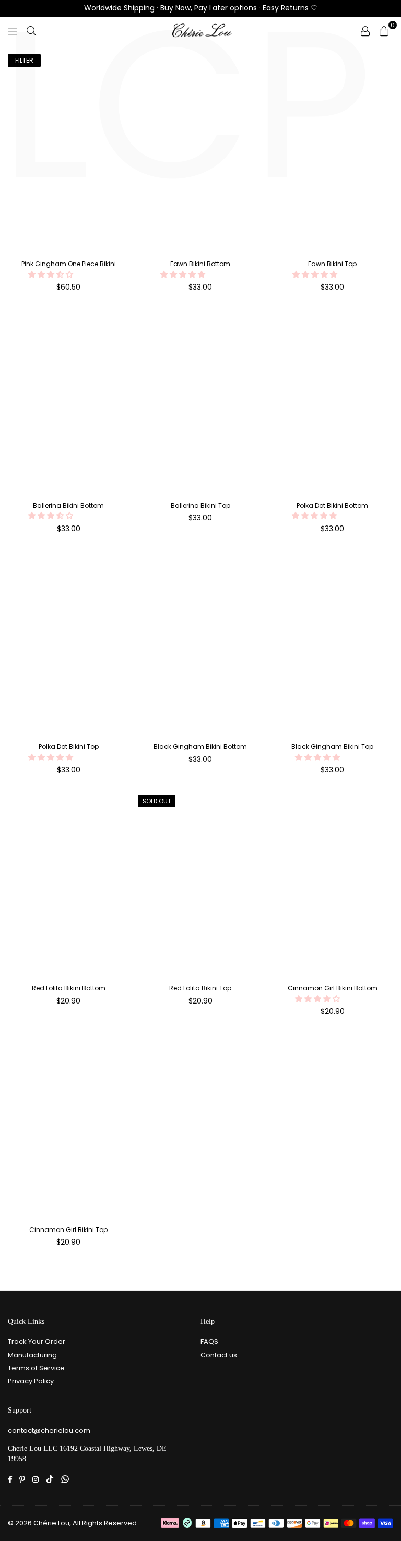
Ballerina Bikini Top (200, 505)
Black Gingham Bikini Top (332, 746)
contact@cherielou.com (49, 1431)
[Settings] (365, 30)
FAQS (209, 1341)
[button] (51, 274)
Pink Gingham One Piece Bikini (68, 263)
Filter (24, 60)
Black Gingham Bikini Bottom (200, 746)
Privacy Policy (31, 1381)
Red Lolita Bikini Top (200, 988)
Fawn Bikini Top (332, 263)
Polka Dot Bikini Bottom (332, 505)
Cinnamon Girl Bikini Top (68, 1229)
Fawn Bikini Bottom (200, 263)
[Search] (31, 30)
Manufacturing (32, 1355)
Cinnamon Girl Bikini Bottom (333, 988)
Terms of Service (36, 1368)
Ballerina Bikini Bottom (68, 505)
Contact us (218, 1355)
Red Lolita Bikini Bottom (68, 988)
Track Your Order (36, 1341)
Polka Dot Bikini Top (69, 746)
